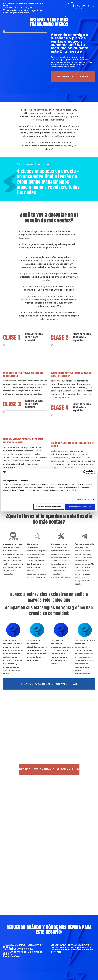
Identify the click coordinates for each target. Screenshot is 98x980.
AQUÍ (74, 490)
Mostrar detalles (83, 499)
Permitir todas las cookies (80, 507)
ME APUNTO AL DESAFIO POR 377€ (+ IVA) (49, 684)
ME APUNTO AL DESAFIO (73, 76)
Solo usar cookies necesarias (48, 507)
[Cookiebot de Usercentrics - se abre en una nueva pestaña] (84, 472)
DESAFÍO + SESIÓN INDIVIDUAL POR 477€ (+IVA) (49, 769)
